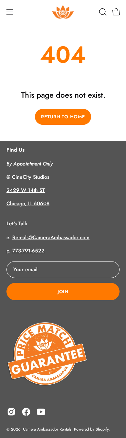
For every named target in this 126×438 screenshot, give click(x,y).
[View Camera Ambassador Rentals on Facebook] (26, 412)
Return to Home (63, 116)
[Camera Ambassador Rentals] (63, 12)
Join (63, 291)
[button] (102, 11)
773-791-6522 (28, 250)
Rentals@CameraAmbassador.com (50, 237)
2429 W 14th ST (25, 190)
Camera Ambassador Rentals (47, 429)
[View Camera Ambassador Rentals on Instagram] (11, 412)
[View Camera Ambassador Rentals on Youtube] (41, 412)
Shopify (102, 429)
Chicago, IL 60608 (27, 203)
